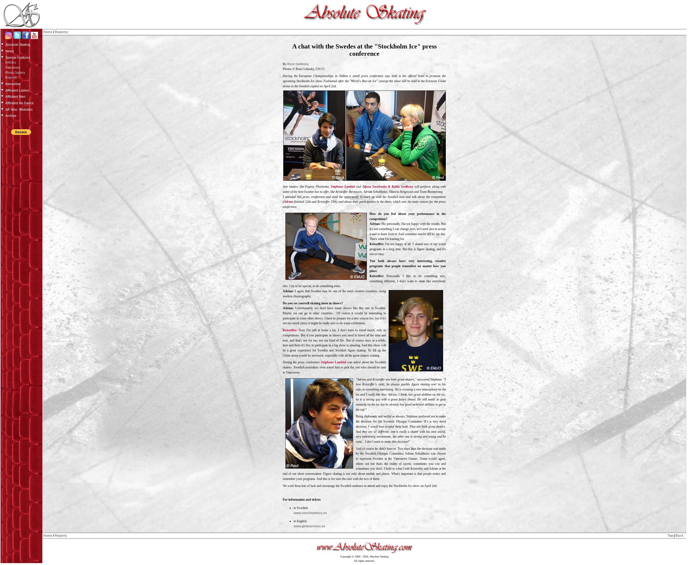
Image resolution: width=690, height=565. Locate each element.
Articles (10, 62)
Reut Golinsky (298, 64)
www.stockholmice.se (310, 513)
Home (47, 32)
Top (670, 536)
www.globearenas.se (309, 526)
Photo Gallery (15, 73)
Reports (11, 77)
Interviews (12, 67)
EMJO (320, 69)
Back (679, 536)
